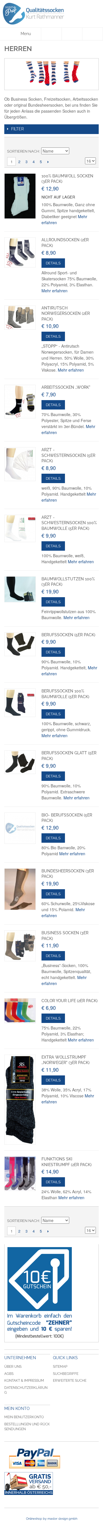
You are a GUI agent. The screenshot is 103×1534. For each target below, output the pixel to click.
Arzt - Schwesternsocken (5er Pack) (68, 455)
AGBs (8, 1374)
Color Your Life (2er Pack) (69, 1000)
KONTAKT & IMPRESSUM (24, 1381)
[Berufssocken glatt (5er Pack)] (20, 762)
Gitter (81, 143)
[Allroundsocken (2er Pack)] (20, 252)
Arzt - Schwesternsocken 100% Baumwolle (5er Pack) (69, 523)
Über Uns (12, 1367)
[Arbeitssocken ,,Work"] (20, 401)
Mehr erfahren (54, 290)
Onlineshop (34, 1519)
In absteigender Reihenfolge (74, 151)
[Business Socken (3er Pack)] (20, 945)
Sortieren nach (23, 151)
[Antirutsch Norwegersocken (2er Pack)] (20, 317)
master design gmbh (62, 1519)
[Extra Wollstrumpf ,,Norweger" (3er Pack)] (20, 1100)
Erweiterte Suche (69, 1381)
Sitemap (60, 1367)
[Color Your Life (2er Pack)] (20, 1010)
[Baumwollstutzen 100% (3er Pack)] (20, 589)
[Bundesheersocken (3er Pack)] (20, 889)
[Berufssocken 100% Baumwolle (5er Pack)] (20, 702)
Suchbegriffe (65, 1374)
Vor (48, 161)
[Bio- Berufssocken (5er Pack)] (20, 828)
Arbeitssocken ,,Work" (65, 387)
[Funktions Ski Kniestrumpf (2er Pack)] (20, 1173)
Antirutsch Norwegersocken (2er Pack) (65, 313)
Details (53, 263)
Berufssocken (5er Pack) (68, 635)
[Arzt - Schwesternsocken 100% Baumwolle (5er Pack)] (20, 528)
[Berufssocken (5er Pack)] (20, 644)
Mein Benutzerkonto (24, 1417)
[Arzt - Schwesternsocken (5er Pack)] (20, 464)
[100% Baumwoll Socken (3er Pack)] (20, 196)
